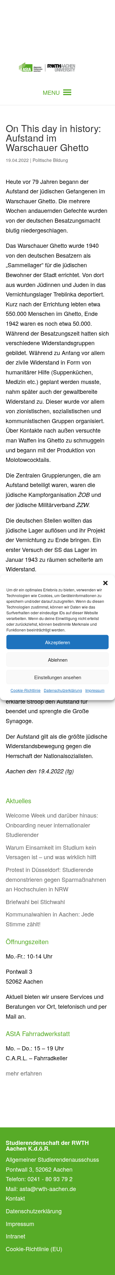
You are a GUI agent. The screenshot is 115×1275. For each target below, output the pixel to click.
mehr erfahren (24, 1073)
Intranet (15, 1236)
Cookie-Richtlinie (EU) (34, 1248)
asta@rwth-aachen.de (47, 1188)
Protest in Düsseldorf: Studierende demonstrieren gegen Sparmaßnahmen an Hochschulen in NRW (56, 879)
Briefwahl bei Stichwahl (35, 901)
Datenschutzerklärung (63, 690)
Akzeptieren (57, 641)
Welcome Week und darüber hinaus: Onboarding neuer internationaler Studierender (52, 825)
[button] (105, 583)
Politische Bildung (50, 160)
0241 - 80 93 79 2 (50, 1178)
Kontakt (15, 1198)
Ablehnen (57, 659)
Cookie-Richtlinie (26, 690)
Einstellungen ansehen (57, 676)
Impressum (94, 690)
